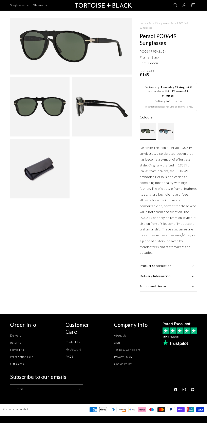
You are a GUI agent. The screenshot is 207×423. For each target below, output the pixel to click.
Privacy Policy (123, 356)
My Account (73, 349)
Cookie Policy (123, 363)
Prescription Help (21, 356)
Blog (117, 342)
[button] (19, 5)
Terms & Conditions (127, 349)
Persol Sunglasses (159, 23)
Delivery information (168, 101)
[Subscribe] (78, 389)
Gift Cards (17, 363)
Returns (15, 342)
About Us (120, 335)
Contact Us (73, 342)
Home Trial (17, 349)
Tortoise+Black (20, 409)
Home (143, 23)
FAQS (69, 356)
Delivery (15, 335)
